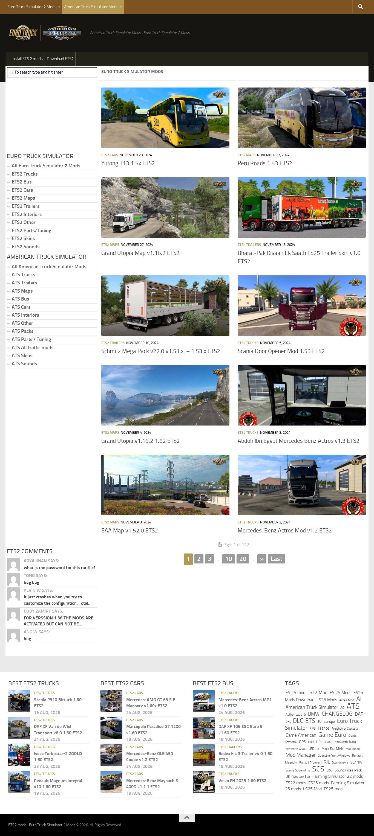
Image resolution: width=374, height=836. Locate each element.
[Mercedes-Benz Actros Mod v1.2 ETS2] (302, 485)
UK (288, 776)
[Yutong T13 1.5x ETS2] (165, 118)
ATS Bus (20, 299)
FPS (313, 728)
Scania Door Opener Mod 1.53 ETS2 (281, 351)
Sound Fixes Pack (348, 770)
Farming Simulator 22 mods (337, 776)
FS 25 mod (295, 692)
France (323, 728)
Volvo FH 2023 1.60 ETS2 (242, 780)
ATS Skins (22, 356)
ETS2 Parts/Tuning (31, 231)
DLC (298, 720)
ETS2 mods (17, 825)
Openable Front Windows (334, 756)
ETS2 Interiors (27, 214)
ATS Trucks (23, 275)
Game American (301, 735)
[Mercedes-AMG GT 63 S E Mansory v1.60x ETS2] (111, 701)
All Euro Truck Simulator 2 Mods (46, 166)
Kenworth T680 (345, 742)
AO (342, 708)
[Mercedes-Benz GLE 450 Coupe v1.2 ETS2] (111, 755)
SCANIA (356, 762)
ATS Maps (22, 291)
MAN (340, 749)
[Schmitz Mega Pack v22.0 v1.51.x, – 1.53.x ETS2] (165, 305)
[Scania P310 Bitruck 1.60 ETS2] (19, 701)
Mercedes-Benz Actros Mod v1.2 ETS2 (285, 530)
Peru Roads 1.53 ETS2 (265, 163)
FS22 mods (296, 782)
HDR (311, 742)
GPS (302, 741)
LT (318, 749)
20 (242, 559)
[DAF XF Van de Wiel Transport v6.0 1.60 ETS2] (19, 728)
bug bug (31, 582)
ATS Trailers (24, 283)
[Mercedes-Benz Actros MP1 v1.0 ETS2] (204, 701)
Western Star (301, 777)
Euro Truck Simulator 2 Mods (31, 6)
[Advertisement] (233, 608)
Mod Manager (301, 755)
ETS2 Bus (21, 182)
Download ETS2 (60, 58)
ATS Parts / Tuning (31, 339)
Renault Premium (310, 762)
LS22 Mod (317, 692)
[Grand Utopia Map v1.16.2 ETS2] (165, 207)
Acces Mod (346, 700)
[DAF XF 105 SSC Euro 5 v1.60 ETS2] (204, 728)
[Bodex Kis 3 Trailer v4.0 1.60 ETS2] (204, 755)
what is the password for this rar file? (60, 567)
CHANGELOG (337, 713)
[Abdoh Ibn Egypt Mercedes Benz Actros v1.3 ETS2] (302, 395)
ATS (353, 706)
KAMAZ (327, 742)
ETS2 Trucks (248, 343)
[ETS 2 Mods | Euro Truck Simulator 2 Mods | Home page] (46, 33)
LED (311, 749)
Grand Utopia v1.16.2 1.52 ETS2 (140, 441)
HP (318, 742)
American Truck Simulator (312, 707)
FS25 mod (333, 788)
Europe (329, 721)
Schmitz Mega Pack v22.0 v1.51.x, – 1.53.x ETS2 (160, 351)
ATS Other (22, 323)
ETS (310, 720)
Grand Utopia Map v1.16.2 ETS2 (140, 253)
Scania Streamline (298, 770)
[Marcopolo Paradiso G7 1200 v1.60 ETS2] (111, 728)
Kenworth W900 (296, 749)
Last (276, 559)
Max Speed (353, 749)
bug (27, 638)
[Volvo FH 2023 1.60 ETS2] (204, 782)
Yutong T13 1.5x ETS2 (128, 163)
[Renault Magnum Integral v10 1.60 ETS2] (19, 782)
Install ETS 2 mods (27, 58)
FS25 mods (318, 782)
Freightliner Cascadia (345, 728)
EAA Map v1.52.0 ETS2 (129, 530)
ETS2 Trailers (249, 245)
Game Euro (332, 734)
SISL (329, 770)
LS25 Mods (327, 699)
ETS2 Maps (246, 155)
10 (228, 559)
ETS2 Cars (109, 155)
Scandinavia (340, 762)
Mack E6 (328, 749)
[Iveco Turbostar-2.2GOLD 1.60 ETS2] (19, 755)
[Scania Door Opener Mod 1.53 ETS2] (302, 305)
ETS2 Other (24, 222)
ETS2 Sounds (25, 247)
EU (319, 722)
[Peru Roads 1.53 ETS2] (302, 118)
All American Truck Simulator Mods (49, 267)
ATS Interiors (25, 315)
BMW (314, 714)
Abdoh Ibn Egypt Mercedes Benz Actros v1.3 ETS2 (298, 441)
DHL (288, 722)
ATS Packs (22, 331)
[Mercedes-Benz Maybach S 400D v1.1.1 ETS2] (111, 782)
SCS (318, 769)
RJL (327, 762)
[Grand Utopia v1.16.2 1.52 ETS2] (165, 395)
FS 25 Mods (340, 692)
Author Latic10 (296, 714)
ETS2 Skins (23, 238)
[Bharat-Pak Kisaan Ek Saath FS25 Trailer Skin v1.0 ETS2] (302, 207)
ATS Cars (21, 307)
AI (359, 699)
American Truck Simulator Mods (91, 6)
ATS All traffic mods (32, 348)
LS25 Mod (312, 788)
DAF (359, 714)
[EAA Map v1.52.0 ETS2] (165, 485)
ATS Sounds (24, 364)
